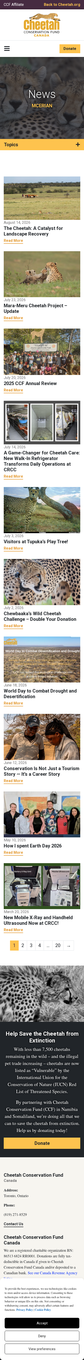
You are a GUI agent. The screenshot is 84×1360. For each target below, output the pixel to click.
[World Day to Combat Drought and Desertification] (42, 659)
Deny (42, 1336)
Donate (69, 48)
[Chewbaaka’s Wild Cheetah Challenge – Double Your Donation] (42, 581)
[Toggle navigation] (7, 49)
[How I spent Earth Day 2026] (42, 814)
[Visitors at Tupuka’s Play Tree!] (42, 510)
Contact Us (13, 1224)
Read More (13, 240)
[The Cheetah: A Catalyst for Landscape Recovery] (42, 198)
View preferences (42, 1349)
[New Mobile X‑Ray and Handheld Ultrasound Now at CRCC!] (42, 885)
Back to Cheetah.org (62, 4)
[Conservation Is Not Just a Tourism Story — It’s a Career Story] (42, 736)
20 (57, 945)
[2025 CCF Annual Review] (42, 351)
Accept (42, 1323)
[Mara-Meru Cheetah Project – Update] (42, 274)
